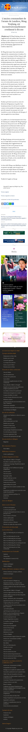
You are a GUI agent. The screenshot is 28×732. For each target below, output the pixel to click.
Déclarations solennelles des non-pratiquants (14, 407)
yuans (24, 90)
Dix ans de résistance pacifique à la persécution (11, 494)
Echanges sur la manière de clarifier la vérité (13, 669)
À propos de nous (7, 710)
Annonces (5, 498)
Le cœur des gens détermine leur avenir (12, 397)
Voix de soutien (7, 471)
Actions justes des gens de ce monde (12, 393)
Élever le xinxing (7, 684)
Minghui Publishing (16, 1)
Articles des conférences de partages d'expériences (11, 692)
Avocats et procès (7, 640)
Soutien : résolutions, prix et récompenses (13, 598)
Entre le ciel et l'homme (9, 505)
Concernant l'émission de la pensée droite (13, 680)
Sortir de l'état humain (8, 627)
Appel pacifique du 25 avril (9, 484)
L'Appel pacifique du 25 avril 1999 (11, 602)
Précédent (3, 214)
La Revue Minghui (7, 634)
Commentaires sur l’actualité (10, 551)
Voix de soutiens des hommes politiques (12, 656)
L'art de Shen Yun (7, 530)
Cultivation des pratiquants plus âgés (12, 436)
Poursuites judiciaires (8, 480)
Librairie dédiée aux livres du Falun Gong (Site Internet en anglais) (14, 595)
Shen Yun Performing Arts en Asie (11, 536)
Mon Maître (6, 643)
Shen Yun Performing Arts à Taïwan (11, 545)
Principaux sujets (7, 578)
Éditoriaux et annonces (8, 451)
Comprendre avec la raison (9, 667)
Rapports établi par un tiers (9, 478)
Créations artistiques (8, 573)
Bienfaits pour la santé (8, 358)
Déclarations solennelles (9, 405)
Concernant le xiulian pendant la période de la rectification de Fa (14, 676)
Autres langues (6, 723)
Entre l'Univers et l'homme (9, 515)
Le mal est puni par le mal (9, 509)
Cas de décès (6, 379)
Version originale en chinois (8, 195)
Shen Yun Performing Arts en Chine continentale (11, 547)
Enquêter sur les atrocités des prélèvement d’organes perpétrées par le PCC (13, 387)
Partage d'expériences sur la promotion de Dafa (14, 697)
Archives (5, 719)
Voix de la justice (7, 473)
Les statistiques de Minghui (9, 409)
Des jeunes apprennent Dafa (10, 434)
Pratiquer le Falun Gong (9, 425)
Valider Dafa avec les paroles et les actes (12, 674)
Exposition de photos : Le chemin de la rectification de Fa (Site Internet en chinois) (13, 583)
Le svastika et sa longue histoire (10, 621)
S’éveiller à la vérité (8, 647)
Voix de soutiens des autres (9, 651)
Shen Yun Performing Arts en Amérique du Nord (13, 533)
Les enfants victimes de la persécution (12, 390)
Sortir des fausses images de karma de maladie (14, 636)
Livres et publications (8, 454)
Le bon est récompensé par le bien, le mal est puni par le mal (14, 512)
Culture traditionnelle (8, 517)
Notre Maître (6, 448)
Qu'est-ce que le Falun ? (9, 364)
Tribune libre (6, 556)
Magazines (5, 441)
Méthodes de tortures (8, 632)
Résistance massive (7, 399)
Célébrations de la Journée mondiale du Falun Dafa (14, 487)
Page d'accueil (5, 13)
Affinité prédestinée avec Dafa (10, 421)
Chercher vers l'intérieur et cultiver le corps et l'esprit (14, 415)
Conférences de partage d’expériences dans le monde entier (14, 464)
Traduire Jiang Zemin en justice (10, 619)
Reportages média (7, 475)
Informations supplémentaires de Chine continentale (12, 381)
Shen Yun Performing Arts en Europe (12, 538)
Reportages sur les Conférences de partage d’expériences (13, 468)
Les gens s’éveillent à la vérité (10, 395)
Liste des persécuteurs (8, 374)
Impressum (6, 715)
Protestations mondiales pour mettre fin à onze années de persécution (14, 491)
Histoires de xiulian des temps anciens (12, 524)
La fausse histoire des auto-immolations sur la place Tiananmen (14, 605)
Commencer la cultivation (9, 427)
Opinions (5, 554)
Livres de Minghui (7, 501)
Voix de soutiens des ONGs (9, 658)
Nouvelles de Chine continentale (16, 13)
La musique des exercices (9, 362)
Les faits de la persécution (12, 199)
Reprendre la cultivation (9, 700)
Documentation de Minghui (10, 439)
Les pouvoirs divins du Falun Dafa (11, 695)
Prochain (3, 221)
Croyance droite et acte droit (10, 682)
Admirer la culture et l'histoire (10, 522)
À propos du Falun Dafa (9, 353)
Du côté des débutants (8, 412)
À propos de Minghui (8, 717)
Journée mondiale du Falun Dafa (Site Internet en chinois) (14, 587)
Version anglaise (5, 192)
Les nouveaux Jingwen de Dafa (11, 351)
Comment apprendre (8, 360)
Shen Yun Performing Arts (9, 645)
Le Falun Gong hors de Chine (10, 457)
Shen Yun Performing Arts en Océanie (12, 540)
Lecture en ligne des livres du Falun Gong (13, 592)
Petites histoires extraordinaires (10, 706)
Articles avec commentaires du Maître (12, 638)
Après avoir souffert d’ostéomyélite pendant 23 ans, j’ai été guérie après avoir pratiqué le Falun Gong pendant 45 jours (13, 225)
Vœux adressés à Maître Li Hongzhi (11, 590)
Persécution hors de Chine (9, 482)
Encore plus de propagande (9, 625)
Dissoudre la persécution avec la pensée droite (14, 672)
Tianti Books (23, 1)
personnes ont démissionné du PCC (14, 600)
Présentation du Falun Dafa (9, 356)
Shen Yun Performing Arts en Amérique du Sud (14, 542)
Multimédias (5, 561)
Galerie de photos (7, 630)
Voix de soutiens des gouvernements (11, 653)
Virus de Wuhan (7, 372)
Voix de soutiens (7, 649)
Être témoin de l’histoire (9, 446)
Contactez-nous (7, 712)
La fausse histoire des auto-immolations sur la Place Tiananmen (14, 402)
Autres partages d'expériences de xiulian (12, 429)
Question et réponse (8, 623)
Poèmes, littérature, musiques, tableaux (13, 569)
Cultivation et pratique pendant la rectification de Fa (12, 662)
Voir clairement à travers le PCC (10, 558)
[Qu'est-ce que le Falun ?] (7, 7)
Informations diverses (8, 520)
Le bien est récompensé (9, 507)
